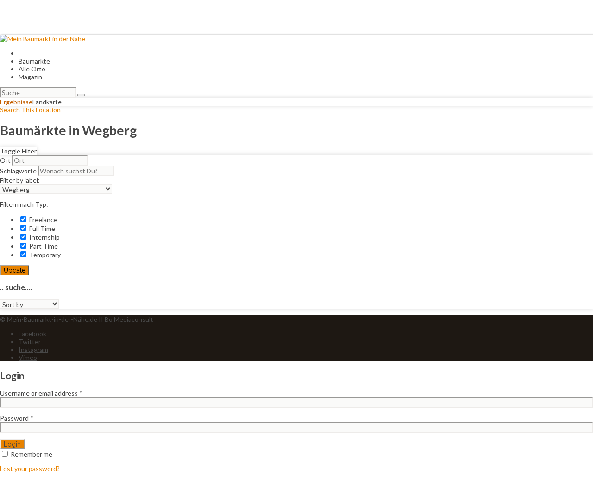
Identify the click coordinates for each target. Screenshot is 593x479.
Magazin (30, 77)
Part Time (43, 246)
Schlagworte (18, 171)
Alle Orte (32, 69)
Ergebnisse (16, 102)
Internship (44, 237)
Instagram (33, 349)
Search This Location (30, 110)
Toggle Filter (18, 151)
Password (16, 418)
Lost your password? (30, 469)
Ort (5, 160)
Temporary (44, 255)
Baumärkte (34, 61)
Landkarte (47, 102)
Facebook (32, 334)
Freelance (42, 220)
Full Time (41, 228)
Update (14, 270)
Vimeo (28, 357)
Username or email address (41, 393)
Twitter (30, 341)
